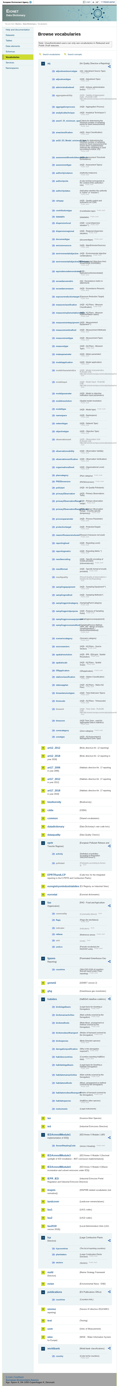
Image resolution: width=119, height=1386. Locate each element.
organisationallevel (65, 467)
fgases (51, 958)
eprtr (50, 843)
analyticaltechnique (65, 113)
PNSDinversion (63, 481)
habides (52, 999)
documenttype (63, 239)
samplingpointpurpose (67, 611)
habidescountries (64, 1057)
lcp (49, 1237)
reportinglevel (62, 543)
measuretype (62, 346)
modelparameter (64, 393)
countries (60, 969)
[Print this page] (94, 2)
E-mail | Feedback (15, 1377)
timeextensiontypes (65, 693)
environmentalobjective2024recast (67, 261)
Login (88, 2)
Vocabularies (12, 57)
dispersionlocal (63, 223)
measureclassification (66, 305)
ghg (49, 991)
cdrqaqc (60, 201)
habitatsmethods (64, 1083)
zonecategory (62, 730)
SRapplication (62, 670)
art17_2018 (53, 790)
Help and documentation (18, 29)
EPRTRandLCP (56, 875)
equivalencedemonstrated (67, 271)
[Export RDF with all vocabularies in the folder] (109, 67)
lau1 (49, 1209)
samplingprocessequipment (67, 619)
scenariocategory (64, 638)
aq (48, 63)
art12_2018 (53, 756)
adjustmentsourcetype (66, 71)
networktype (62, 423)
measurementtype (64, 338)
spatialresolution (64, 654)
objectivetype (62, 431)
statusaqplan (62, 685)
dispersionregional (65, 231)
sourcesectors (62, 646)
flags (58, 920)
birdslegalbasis (63, 1007)
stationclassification (65, 677)
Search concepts (75, 54)
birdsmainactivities (65, 1015)
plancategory (62, 475)
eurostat (52, 894)
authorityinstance (64, 173)
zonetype (60, 737)
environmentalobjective (67, 253)
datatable (60, 217)
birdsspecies (62, 1041)
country (59, 1356)
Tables (9, 40)
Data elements (13, 46)
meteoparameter (63, 354)
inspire (51, 1190)
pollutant (60, 488)
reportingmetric (63, 551)
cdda (50, 810)
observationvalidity (65, 451)
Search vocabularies (51, 54)
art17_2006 (53, 767)
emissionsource (63, 245)
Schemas (10, 51)
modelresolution (64, 401)
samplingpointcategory (67, 603)
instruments (61, 1109)
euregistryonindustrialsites (63, 886)
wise (50, 1337)
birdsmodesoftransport (67, 1033)
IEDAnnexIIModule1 (59, 1134)
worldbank (53, 1348)
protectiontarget (63, 527)
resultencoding (63, 559)
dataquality (53, 834)
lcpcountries (62, 1248)
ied (49, 1126)
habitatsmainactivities (66, 1075)
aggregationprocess (65, 107)
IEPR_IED (53, 1178)
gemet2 (51, 983)
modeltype (61, 409)
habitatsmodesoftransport (67, 1093)
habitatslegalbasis (64, 1065)
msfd (50, 1272)
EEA (18, 2)
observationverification (67, 459)
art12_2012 (53, 748)
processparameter (64, 519)
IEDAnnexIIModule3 (59, 1155)
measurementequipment (67, 322)
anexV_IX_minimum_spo (67, 121)
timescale (60, 701)
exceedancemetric (64, 281)
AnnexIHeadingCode (65, 1145)
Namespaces (12, 68)
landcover (53, 1201)
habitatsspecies (63, 1101)
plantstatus (61, 1254)
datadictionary (55, 826)
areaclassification (64, 132)
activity (59, 854)
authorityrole (62, 181)
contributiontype (64, 210)
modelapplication (64, 362)
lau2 (49, 1218)
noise (50, 1283)
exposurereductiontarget (67, 297)
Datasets (10, 35)
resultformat (62, 569)
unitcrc (59, 947)
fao (49, 902)
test (49, 1320)
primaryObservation (65, 493)
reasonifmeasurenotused (67, 535)
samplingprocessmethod (67, 625)
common (52, 818)
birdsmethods (62, 1023)
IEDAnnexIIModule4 (59, 1167)
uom (50, 1328)
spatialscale (61, 662)
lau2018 (52, 1226)
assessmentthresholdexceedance (67, 157)
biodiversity (54, 802)
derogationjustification (67, 1049)
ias (49, 1118)
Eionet (18, 24)
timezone (60, 721)
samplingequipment (65, 587)
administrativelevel (65, 87)
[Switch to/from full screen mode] (98, 2)
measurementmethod (66, 330)
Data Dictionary (29, 24)
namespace (61, 415)
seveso (51, 1309)
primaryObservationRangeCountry (67, 509)
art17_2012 (53, 779)
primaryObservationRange (67, 501)
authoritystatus (63, 191)
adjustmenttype (63, 79)
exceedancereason (65, 288)
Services (10, 62)
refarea (59, 934)
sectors (59, 1262)
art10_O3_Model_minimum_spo (67, 140)
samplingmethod (64, 595)
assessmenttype (63, 165)
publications (54, 1292)
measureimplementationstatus (67, 313)
